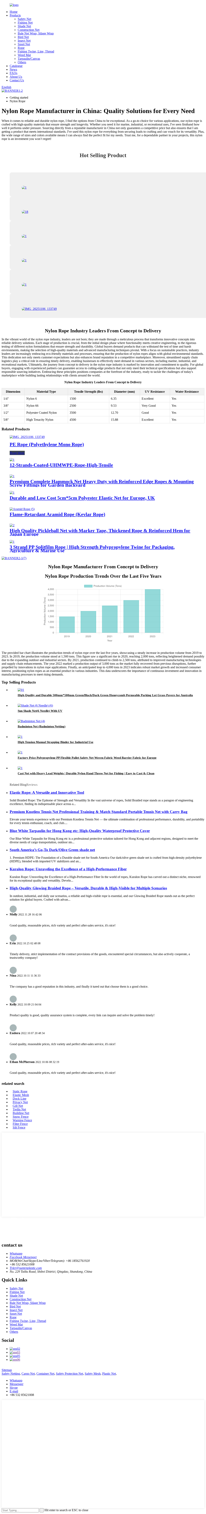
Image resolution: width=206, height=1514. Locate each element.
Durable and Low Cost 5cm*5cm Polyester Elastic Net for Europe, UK (82, 498)
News (13, 69)
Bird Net (23, 37)
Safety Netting (11, 1373)
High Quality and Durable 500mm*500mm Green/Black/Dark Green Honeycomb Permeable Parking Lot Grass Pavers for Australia (105, 695)
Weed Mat (24, 55)
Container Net (45, 1373)
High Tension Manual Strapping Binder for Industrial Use (55, 742)
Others (22, 62)
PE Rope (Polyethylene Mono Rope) (47, 444)
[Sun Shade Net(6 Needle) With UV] (35, 705)
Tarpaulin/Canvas (29, 58)
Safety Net (24, 19)
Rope (21, 48)
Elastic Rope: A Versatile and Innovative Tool (47, 792)
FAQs (13, 73)
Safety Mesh (93, 1373)
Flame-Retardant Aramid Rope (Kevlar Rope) (57, 514)
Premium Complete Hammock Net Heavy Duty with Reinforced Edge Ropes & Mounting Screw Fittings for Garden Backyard (102, 483)
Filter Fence (20, 1124)
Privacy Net (20, 1102)
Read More (17, 453)
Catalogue (16, 66)
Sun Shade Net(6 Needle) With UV (40, 710)
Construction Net (28, 29)
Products (15, 15)
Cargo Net (28, 1373)
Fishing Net (25, 22)
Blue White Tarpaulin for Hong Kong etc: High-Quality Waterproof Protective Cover (80, 831)
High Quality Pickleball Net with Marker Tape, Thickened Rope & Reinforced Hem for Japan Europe (100, 532)
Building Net (21, 1113)
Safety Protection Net (69, 1373)
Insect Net (24, 40)
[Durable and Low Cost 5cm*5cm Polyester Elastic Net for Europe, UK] (12, 492)
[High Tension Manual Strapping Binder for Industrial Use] (20, 736)
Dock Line (19, 1098)
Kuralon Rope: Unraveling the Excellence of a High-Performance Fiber (68, 869)
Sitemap (7, 1370)
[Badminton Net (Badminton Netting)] (31, 721)
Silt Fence (19, 1127)
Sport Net (24, 44)
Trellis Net (19, 1109)
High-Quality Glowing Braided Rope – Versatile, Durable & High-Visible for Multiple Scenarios (88, 888)
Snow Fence (21, 1116)
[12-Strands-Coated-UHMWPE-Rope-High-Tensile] (12, 459)
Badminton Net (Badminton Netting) (41, 726)
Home (14, 11)
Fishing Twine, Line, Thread (36, 51)
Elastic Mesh (21, 1095)
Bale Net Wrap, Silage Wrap (36, 33)
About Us (16, 76)
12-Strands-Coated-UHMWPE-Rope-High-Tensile (61, 465)
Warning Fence (22, 1120)
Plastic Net (109, 1373)
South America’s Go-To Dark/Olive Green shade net (52, 850)
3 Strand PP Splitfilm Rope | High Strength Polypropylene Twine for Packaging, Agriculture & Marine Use (92, 548)
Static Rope (20, 1091)
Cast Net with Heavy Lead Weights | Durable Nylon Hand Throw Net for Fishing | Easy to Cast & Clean (86, 773)
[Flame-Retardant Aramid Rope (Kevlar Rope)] (22, 509)
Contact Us (17, 80)
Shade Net (24, 26)
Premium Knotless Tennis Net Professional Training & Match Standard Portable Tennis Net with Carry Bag (98, 812)
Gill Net (18, 1105)
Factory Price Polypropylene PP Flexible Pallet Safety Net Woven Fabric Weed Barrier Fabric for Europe (87, 757)
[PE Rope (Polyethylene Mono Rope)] (27, 437)
